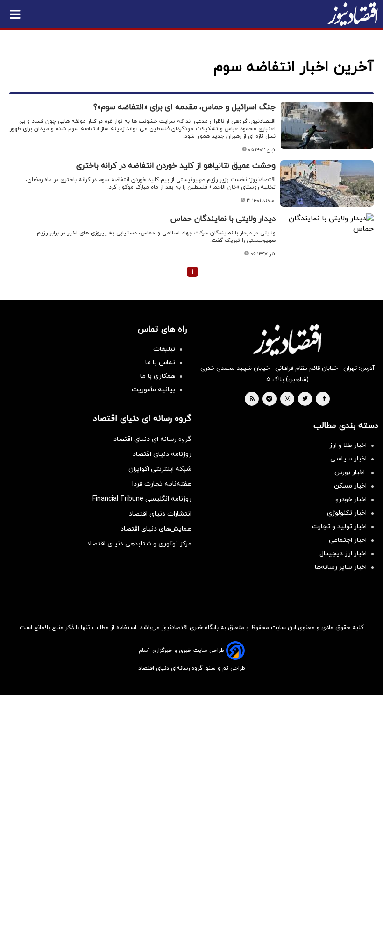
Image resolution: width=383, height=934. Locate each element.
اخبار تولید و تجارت (339, 526)
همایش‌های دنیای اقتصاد (156, 528)
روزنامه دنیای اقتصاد (162, 454)
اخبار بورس (350, 472)
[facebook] (324, 399)
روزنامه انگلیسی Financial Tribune (142, 499)
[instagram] (287, 399)
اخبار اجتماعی (348, 540)
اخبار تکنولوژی (347, 513)
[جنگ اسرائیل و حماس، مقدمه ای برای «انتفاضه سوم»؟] (327, 125)
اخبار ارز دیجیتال (343, 553)
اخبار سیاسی (348, 458)
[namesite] (352, 14)
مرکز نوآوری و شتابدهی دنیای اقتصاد (139, 543)
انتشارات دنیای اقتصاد (160, 513)
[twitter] (305, 399)
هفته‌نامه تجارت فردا (162, 484)
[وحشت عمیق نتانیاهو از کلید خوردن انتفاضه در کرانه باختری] (327, 183)
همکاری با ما (157, 376)
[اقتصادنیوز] (287, 340)
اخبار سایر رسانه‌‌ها (341, 567)
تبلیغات (164, 349)
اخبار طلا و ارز (348, 445)
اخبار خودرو (351, 499)
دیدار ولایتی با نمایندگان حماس (223, 219)
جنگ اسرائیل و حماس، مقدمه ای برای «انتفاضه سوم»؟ (184, 107)
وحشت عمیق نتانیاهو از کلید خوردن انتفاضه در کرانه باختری (176, 165)
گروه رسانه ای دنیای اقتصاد (152, 439)
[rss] (252, 399)
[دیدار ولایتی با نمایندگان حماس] (327, 223)
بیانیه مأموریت (153, 389)
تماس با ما (160, 362)
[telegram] (269, 399)
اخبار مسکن (350, 485)
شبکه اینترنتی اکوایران (160, 469)
